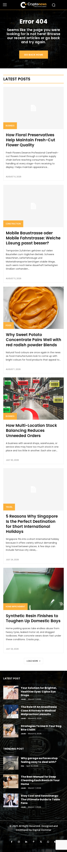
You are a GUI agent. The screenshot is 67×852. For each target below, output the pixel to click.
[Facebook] (11, 842)
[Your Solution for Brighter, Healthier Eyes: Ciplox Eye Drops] (10, 692)
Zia (22, 766)
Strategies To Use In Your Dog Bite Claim (41, 727)
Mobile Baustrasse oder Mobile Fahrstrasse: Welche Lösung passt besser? (33, 238)
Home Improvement (15, 606)
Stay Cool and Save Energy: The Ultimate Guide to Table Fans (40, 799)
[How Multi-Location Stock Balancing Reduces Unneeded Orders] (33, 398)
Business (10, 125)
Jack (23, 699)
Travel (9, 507)
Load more (32, 661)
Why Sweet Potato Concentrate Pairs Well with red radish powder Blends (33, 339)
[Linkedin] (26, 842)
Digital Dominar (42, 829)
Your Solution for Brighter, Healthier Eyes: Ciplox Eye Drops (39, 691)
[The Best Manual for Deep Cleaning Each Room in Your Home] (10, 781)
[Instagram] (19, 842)
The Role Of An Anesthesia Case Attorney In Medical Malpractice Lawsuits (39, 710)
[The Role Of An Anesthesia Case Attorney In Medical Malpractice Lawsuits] (10, 711)
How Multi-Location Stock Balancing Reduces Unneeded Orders (31, 430)
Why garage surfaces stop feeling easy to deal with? (39, 760)
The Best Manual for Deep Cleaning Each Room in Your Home (40, 780)
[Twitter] (41, 842)
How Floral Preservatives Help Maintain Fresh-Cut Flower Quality (30, 140)
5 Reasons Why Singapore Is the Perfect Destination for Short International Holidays (32, 524)
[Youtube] (55, 842)
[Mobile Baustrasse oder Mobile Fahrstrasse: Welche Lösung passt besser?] (33, 206)
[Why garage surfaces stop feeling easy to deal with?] (10, 763)
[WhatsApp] (48, 842)
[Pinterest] (33, 842)
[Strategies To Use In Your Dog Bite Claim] (10, 731)
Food (8, 325)
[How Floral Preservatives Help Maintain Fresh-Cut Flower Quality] (33, 108)
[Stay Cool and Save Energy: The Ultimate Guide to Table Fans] (10, 800)
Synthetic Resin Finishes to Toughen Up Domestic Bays (33, 618)
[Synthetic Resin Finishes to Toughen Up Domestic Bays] (33, 589)
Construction (13, 223)
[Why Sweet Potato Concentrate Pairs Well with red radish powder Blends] (33, 308)
